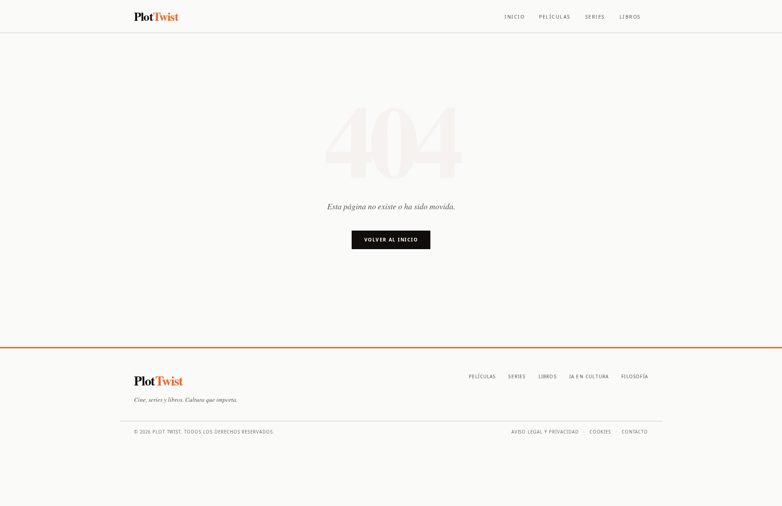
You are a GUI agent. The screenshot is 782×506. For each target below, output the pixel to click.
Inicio (515, 17)
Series (595, 17)
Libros (630, 17)
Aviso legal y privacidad (545, 432)
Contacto (635, 432)
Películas (555, 17)
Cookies (600, 432)
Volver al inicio (391, 239)
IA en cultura (589, 376)
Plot (156, 16)
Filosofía (634, 376)
